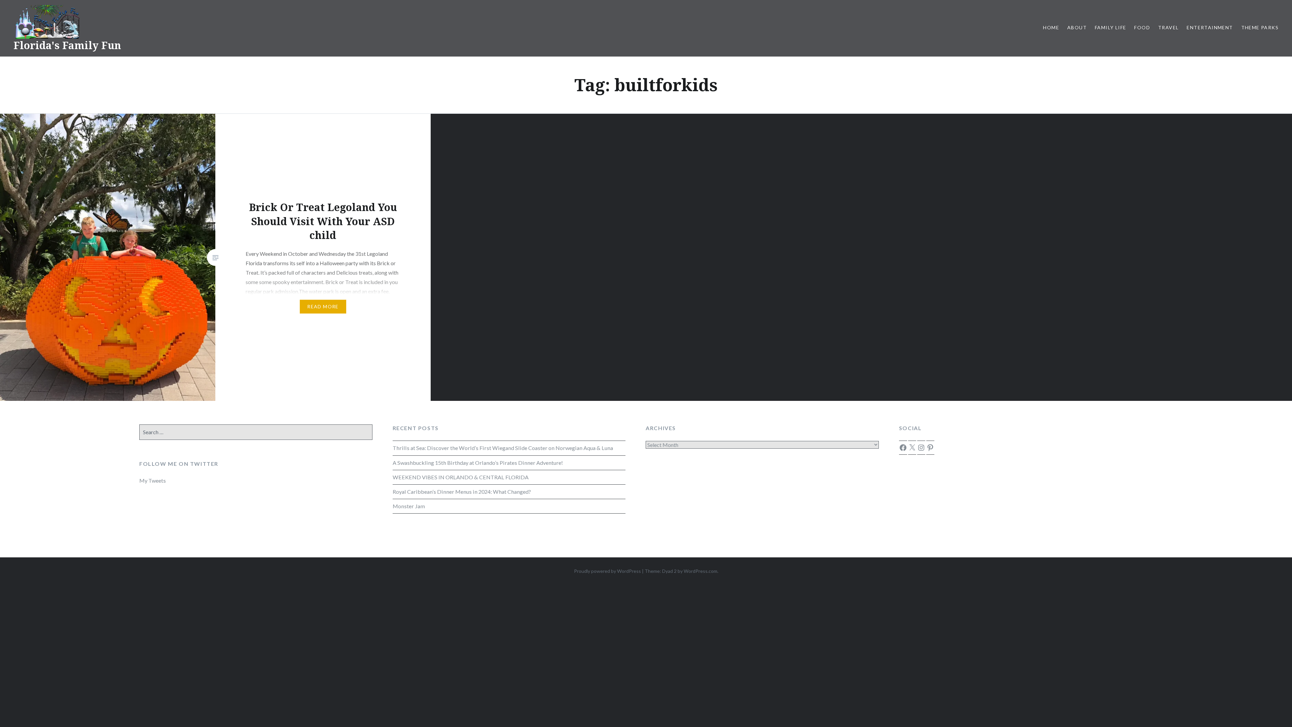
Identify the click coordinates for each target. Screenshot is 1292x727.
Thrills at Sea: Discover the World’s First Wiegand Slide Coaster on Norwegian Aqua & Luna (503, 448)
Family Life (1110, 27)
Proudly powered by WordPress (607, 571)
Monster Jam (409, 506)
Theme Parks (1260, 27)
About (1077, 27)
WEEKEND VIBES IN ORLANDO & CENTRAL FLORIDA (461, 477)
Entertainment (1210, 27)
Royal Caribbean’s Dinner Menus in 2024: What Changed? (462, 491)
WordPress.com (700, 571)
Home (1051, 27)
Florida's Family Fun (67, 45)
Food (1142, 27)
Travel (1168, 27)
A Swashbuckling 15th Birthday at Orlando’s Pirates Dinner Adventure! (478, 462)
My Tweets (152, 480)
